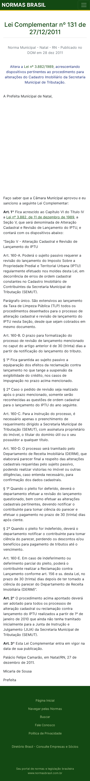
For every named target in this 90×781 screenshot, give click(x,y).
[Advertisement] (45, 147)
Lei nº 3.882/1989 (39, 66)
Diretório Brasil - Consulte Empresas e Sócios (45, 746)
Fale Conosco (45, 725)
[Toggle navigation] (84, 5)
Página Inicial (45, 700)
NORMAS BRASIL (24, 5)
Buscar (45, 717)
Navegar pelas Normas (45, 709)
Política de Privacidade (45, 733)
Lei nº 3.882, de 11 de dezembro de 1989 (40, 217)
